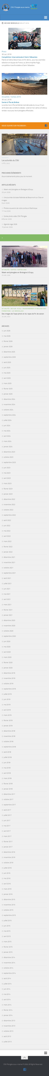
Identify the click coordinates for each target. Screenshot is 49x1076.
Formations (6, 311)
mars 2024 (7, 441)
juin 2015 (7, 926)
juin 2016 (7, 873)
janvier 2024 (8, 447)
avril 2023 (7, 478)
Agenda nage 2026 (10, 224)
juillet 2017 (8, 815)
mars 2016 (7, 889)
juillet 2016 (8, 868)
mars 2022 (7, 541)
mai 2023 (7, 473)
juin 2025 (7, 368)
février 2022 (8, 547)
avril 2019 (7, 710)
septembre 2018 (10, 747)
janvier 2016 (8, 894)
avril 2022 (7, 536)
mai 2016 (7, 878)
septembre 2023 (10, 462)
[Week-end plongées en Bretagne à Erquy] (24, 256)
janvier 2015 (8, 952)
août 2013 (7, 1036)
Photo (4, 51)
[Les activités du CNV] (24, 144)
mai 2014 (7, 994)
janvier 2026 (8, 347)
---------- (5, 158)
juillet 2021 (8, 583)
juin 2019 (7, 699)
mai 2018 (7, 768)
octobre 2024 (8, 410)
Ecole (19, 308)
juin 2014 (7, 989)
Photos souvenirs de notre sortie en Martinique (20, 208)
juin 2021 (7, 589)
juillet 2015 (8, 921)
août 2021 (7, 578)
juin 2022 (7, 526)
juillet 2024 (8, 420)
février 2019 (8, 720)
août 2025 (7, 362)
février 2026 (8, 341)
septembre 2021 (10, 573)
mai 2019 (7, 705)
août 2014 (7, 978)
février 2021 (8, 610)
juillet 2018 (8, 757)
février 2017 (8, 842)
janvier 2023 (8, 494)
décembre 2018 (9, 731)
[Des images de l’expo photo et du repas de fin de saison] (24, 295)
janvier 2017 (8, 847)
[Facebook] (46, 125)
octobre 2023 (8, 457)
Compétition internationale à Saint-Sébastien (19, 57)
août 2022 (7, 520)
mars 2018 (7, 778)
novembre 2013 (9, 1026)
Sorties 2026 (21, 270)
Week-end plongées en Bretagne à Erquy (18, 189)
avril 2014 (7, 999)
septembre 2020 (10, 636)
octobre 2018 (8, 741)
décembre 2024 (9, 399)
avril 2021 (7, 599)
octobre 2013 (8, 1031)
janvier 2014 (8, 1015)
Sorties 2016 (16, 97)
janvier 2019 (8, 726)
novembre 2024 (9, 404)
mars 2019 (7, 715)
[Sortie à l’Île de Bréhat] (24, 94)
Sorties (13, 270)
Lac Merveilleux (17, 311)
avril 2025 (7, 378)
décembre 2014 (9, 957)
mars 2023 (7, 483)
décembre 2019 (9, 673)
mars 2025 (7, 383)
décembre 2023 (9, 452)
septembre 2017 (10, 805)
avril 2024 (7, 436)
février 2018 (8, 784)
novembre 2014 (9, 963)
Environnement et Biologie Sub (34, 308)
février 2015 (8, 947)
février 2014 (8, 1010)
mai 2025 (7, 373)
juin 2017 (7, 820)
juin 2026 (7, 331)
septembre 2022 (10, 515)
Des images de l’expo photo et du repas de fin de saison (23, 314)
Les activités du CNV (10, 160)
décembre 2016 (9, 852)
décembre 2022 (9, 499)
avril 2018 (7, 773)
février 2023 (8, 489)
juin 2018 (7, 763)
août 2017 (7, 810)
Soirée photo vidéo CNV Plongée (15, 216)
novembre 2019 (9, 678)
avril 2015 (7, 936)
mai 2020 (7, 647)
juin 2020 (7, 641)
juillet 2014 (8, 984)
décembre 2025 (9, 352)
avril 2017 (7, 831)
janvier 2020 (8, 668)
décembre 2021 (9, 557)
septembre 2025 (10, 357)
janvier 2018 (8, 789)
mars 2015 (7, 942)
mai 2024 (7, 431)
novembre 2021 (9, 562)
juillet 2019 (8, 694)
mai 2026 (7, 336)
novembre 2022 (9, 504)
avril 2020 (7, 652)
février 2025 (8, 389)
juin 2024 (7, 425)
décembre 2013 (9, 1021)
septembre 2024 (10, 415)
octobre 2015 (8, 910)
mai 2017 (7, 826)
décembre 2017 (9, 794)
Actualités (5, 97)
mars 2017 (7, 836)
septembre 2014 (10, 973)
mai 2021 (7, 594)
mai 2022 (7, 531)
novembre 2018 (9, 736)
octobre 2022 (8, 510)
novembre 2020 (9, 626)
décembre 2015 (9, 899)
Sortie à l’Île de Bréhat (10, 102)
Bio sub (13, 308)
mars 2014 (7, 1005)
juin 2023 (7, 468)
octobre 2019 (8, 684)
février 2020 (8, 662)
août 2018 (7, 752)
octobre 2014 (8, 968)
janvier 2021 (8, 615)
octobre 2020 (8, 631)
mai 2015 (7, 931)
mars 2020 (7, 657)
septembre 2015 (10, 915)
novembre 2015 (9, 905)
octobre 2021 (8, 568)
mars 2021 (7, 605)
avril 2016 (7, 884)
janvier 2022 (8, 552)
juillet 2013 (8, 1042)
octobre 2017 (8, 799)
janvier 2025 (8, 394)
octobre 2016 (8, 863)
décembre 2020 (9, 620)
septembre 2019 (10, 689)
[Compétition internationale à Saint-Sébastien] (24, 49)
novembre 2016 (9, 857)
